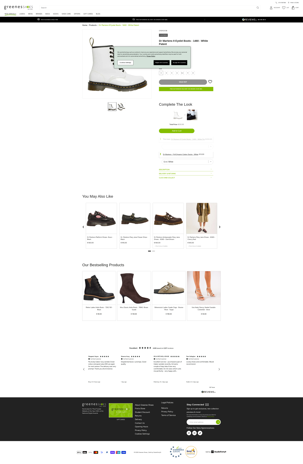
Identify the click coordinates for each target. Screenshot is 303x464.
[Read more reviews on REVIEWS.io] (208, 392)
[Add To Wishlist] (210, 83)
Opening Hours (141, 426)
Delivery (138, 419)
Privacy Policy (141, 430)
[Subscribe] (218, 422)
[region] (151, 369)
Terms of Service (168, 415)
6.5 (182, 73)
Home (84, 25)
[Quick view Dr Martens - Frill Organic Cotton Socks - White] (192, 115)
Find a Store (140, 408)
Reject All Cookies (161, 62)
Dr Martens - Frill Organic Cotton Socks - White (180, 154)
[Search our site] (258, 8)
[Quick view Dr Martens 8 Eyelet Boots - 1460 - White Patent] (178, 115)
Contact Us (140, 423)
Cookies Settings (142, 434)
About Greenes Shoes (144, 405)
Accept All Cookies (179, 62)
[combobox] (148, 7)
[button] (84, 369)
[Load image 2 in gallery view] (121, 106)
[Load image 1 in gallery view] (112, 106)
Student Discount (142, 412)
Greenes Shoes (143, 452)
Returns (138, 416)
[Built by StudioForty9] (216, 452)
